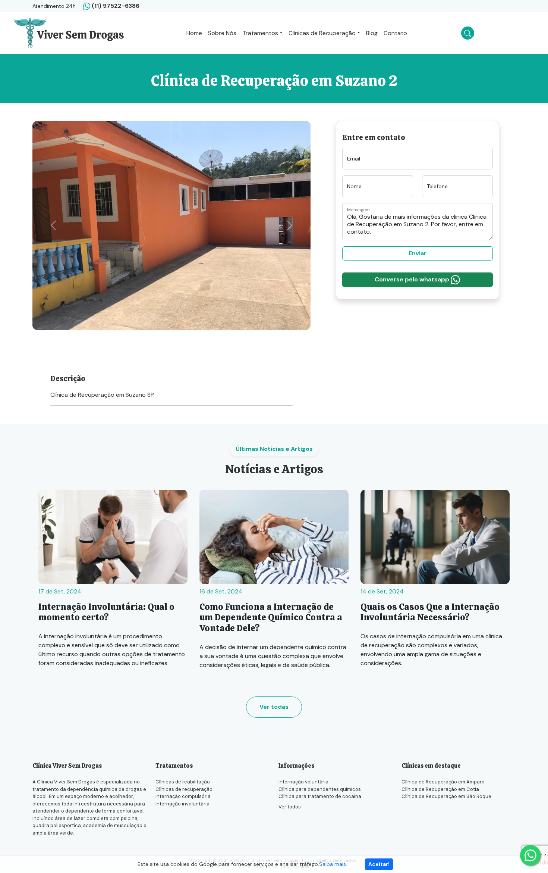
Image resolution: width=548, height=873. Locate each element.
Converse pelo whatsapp (413, 279)
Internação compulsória (183, 796)
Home (194, 33)
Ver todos (289, 807)
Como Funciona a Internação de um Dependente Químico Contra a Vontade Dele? (270, 617)
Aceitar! (379, 864)
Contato (395, 33)
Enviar (417, 253)
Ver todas (274, 707)
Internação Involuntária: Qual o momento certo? (106, 612)
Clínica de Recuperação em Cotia (440, 789)
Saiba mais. (333, 864)
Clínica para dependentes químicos (319, 789)
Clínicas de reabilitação (182, 782)
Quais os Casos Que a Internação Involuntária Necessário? (430, 612)
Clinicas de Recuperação (322, 33)
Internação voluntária (303, 782)
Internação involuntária (182, 804)
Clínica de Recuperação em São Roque (446, 796)
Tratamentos (260, 33)
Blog (372, 33)
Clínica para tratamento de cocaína (319, 796)
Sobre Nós (222, 33)
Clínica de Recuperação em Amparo (443, 782)
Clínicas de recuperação (183, 789)
